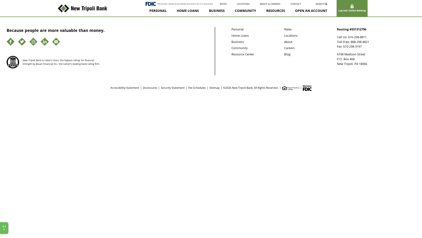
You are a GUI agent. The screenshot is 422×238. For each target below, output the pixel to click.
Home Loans (188, 10)
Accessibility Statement (124, 88)
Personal (158, 10)
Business (217, 10)
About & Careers (270, 3)
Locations (243, 3)
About (288, 42)
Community (245, 10)
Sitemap (214, 88)
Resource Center (242, 54)
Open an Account (311, 10)
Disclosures (150, 88)
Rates (223, 3)
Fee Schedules (197, 88)
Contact (295, 3)
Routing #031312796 (351, 29)
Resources (275, 10)
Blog (287, 54)
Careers (289, 48)
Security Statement (173, 88)
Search (320, 3)
